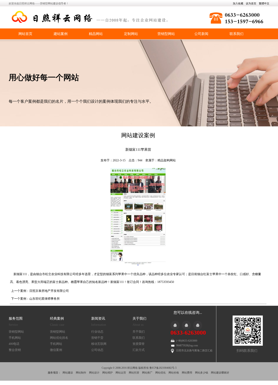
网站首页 (25, 34)
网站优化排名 (59, 337)
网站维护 (107, 372)
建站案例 (61, 34)
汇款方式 (138, 350)
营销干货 (97, 337)
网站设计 (94, 372)
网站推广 (147, 372)
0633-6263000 (188, 332)
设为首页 (251, 3)
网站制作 (81, 372)
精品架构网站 (166, 160)
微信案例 (56, 350)
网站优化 (160, 372)
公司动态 (97, 350)
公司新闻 (201, 34)
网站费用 (187, 372)
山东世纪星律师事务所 (44, 298)
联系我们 (236, 34)
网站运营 (121, 372)
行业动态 (97, 331)
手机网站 (15, 337)
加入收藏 (238, 3)
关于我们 (138, 331)
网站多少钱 (201, 372)
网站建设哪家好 (220, 372)
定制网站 (131, 34)
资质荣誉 (138, 343)
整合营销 (15, 350)
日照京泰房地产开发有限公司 (49, 290)
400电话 (14, 343)
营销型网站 (166, 34)
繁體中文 (264, 3)
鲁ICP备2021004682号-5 (163, 367)
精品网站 (96, 34)
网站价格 (174, 372)
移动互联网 (98, 343)
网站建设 (68, 372)
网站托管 (134, 372)
